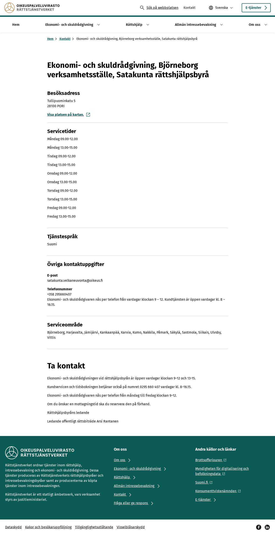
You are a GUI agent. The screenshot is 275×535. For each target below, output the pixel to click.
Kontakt (65, 39)
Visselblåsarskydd (131, 527)
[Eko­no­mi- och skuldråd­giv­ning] (32, 8)
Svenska (221, 8)
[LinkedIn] (267, 527)
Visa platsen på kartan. (65, 115)
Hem (50, 39)
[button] (98, 25)
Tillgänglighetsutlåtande (94, 527)
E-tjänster (253, 8)
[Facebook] (258, 527)
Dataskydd (13, 527)
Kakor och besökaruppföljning (48, 527)
